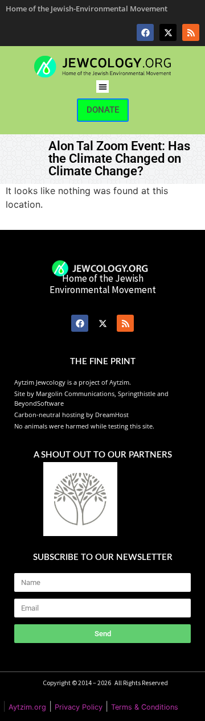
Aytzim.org (27, 707)
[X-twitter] (168, 32)
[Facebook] (145, 32)
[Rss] (190, 32)
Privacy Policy (78, 707)
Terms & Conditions (144, 707)
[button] (102, 86)
